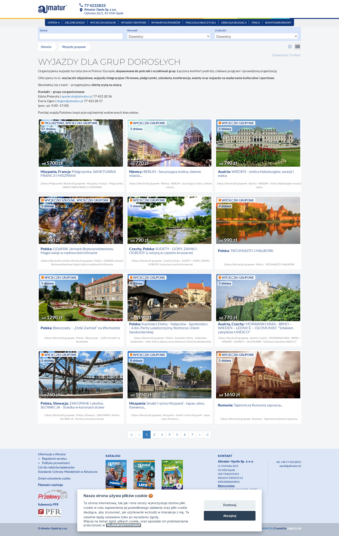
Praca (256, 22)
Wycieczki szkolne (103, 22)
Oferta (52, 22)
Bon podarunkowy (278, 22)
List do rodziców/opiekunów (56, 467)
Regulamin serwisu (54, 458)
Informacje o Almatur (52, 454)
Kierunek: (132, 30)
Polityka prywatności (56, 463)
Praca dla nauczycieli (200, 22)
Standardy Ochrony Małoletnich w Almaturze (68, 472)
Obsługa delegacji (234, 22)
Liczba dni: (221, 30)
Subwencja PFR (48, 504)
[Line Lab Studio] (294, 528)
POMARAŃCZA (263, 528)
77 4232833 (95, 5)
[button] (290, 46)
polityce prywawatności (123, 525)
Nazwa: (44, 30)
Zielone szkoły (75, 22)
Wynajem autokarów (165, 22)
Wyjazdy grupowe (133, 22)
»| (207, 434)
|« (132, 434)
